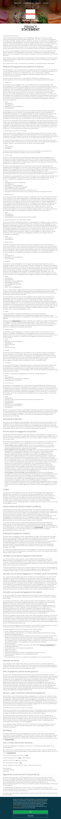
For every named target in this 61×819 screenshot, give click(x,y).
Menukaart (18, 3)
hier (27, 755)
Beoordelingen (28, 3)
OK (30, 812)
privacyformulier (38, 527)
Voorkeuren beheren (17, 806)
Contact (38, 3)
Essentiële (30, 815)
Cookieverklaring (16, 321)
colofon (45, 3)
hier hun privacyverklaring (47, 645)
